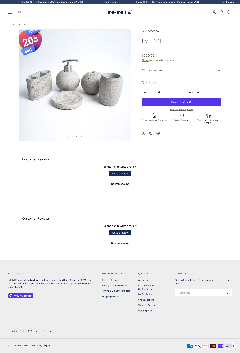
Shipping (146, 60)
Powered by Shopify (41, 346)
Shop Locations (146, 299)
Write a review (120, 173)
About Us (143, 280)
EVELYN (22, 24)
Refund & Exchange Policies (116, 291)
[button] (221, 12)
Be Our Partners (146, 294)
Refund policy (145, 310)
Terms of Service (110, 280)
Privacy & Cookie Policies (114, 285)
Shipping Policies (110, 296)
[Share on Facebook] (150, 133)
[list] (75, 85)
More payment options (181, 109)
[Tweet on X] (143, 133)
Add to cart (193, 92)
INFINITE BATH (22, 346)
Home (11, 24)
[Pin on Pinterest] (158, 133)
